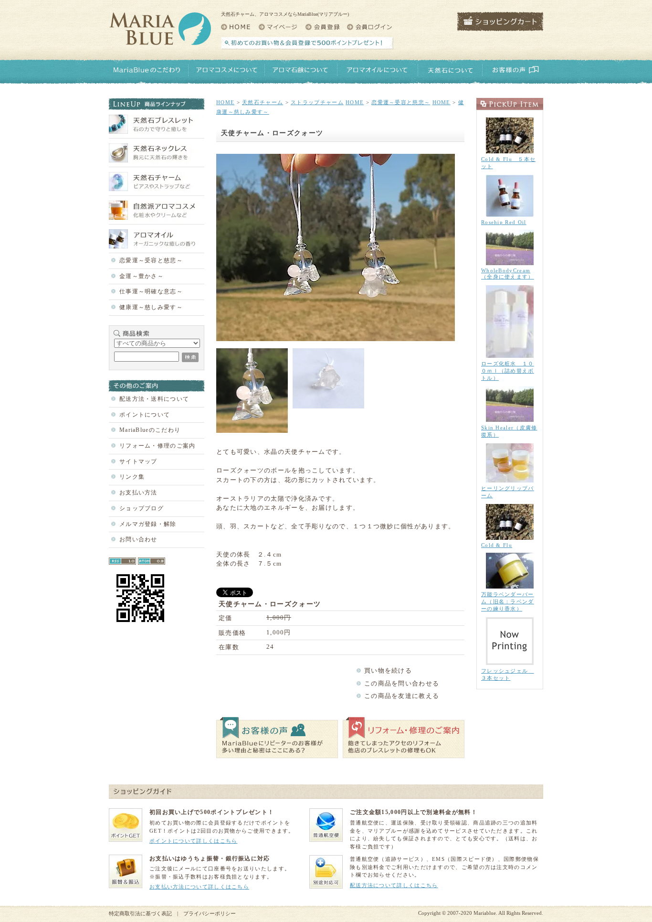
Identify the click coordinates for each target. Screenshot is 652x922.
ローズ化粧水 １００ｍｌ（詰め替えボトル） (507, 371)
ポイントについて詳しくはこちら (193, 841)
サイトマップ (138, 461)
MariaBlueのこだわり (149, 430)
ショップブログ (141, 508)
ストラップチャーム (317, 102)
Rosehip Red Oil (503, 222)
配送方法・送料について (154, 399)
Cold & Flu (496, 545)
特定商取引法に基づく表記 (140, 913)
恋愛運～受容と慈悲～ (151, 260)
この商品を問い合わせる (401, 683)
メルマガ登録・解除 (148, 524)
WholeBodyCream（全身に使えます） (507, 273)
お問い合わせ (138, 539)
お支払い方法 (138, 492)
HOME (225, 102)
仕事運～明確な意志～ (151, 291)
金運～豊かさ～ (141, 276)
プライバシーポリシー (209, 913)
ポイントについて (144, 414)
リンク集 (132, 476)
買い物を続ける (388, 670)
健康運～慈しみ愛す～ (151, 307)
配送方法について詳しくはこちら (394, 885)
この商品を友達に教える (401, 695)
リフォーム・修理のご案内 (157, 445)
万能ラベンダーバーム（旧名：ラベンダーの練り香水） (507, 601)
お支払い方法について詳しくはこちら (199, 887)
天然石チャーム (262, 102)
